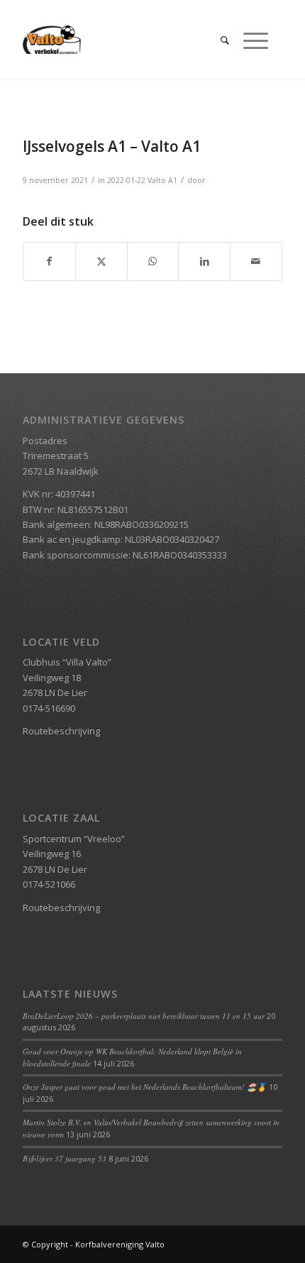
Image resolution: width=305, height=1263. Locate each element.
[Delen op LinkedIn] (204, 261)
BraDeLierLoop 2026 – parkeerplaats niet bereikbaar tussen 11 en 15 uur (144, 1015)
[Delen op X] (101, 261)
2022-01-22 (126, 180)
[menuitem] (217, 39)
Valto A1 (162, 180)
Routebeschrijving (61, 730)
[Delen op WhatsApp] (153, 261)
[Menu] (248, 39)
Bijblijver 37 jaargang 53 (64, 1158)
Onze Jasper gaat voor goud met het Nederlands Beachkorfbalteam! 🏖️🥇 (145, 1086)
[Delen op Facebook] (49, 261)
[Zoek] (217, 39)
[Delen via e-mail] (256, 261)
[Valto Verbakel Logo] (126, 39)
